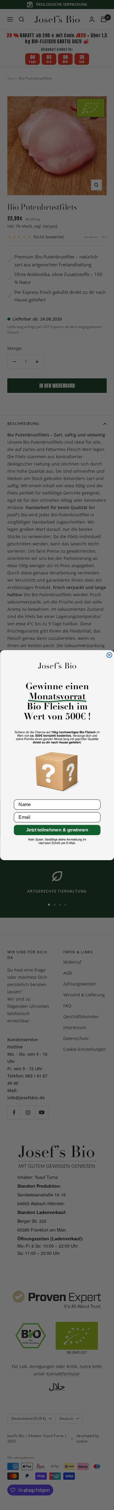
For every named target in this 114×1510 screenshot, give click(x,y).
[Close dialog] (109, 654)
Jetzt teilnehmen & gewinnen (57, 829)
